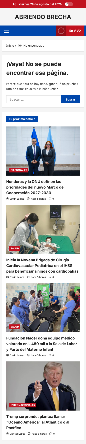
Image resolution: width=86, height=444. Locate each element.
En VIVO (75, 30)
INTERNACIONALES (23, 405)
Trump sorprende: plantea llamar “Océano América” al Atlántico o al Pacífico (37, 422)
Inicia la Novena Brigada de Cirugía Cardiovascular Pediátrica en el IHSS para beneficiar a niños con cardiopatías (42, 265)
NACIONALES (19, 170)
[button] (6, 30)
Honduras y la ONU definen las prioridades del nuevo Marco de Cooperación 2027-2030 (35, 187)
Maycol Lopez (17, 433)
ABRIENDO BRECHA (43, 16)
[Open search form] (14, 4)
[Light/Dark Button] (69, 4)
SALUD (15, 248)
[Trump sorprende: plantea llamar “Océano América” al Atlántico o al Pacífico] (43, 386)
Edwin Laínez (16, 198)
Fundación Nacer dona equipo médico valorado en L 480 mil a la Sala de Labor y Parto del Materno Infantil (41, 344)
